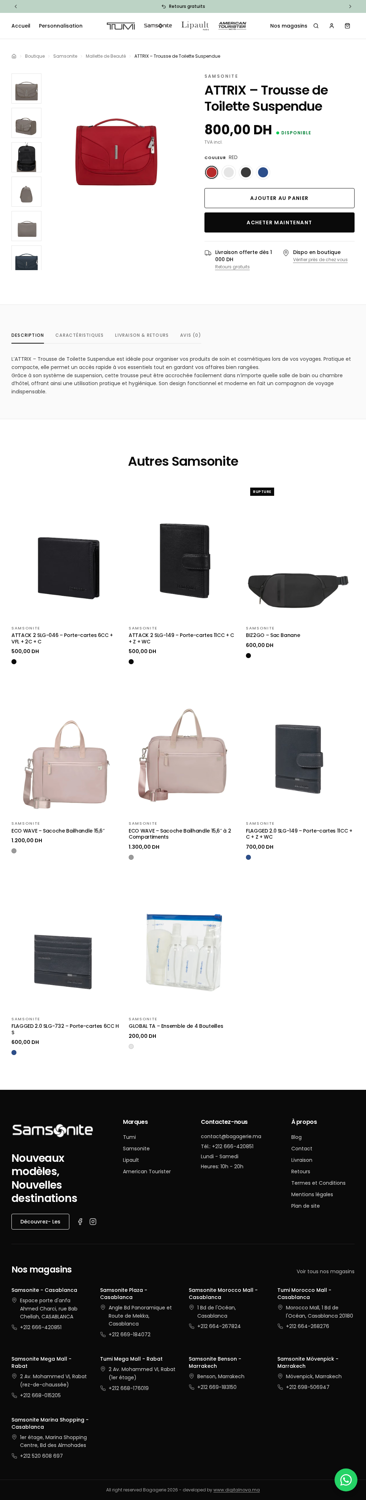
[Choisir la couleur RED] (211, 172)
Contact (301, 1148)
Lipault (131, 1160)
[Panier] (347, 26)
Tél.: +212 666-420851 (227, 1146)
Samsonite (65, 56)
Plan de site (305, 1205)
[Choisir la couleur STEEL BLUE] (263, 172)
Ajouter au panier (279, 198)
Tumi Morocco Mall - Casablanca (304, 1293)
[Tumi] (121, 26)
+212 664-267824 (219, 1326)
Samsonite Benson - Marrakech (215, 1362)
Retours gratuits (232, 267)
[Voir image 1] (26, 88)
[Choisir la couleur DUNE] (229, 172)
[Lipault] (195, 26)
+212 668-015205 (40, 1395)
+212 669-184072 (129, 1334)
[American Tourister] (232, 26)
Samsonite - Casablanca (44, 1290)
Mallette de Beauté (106, 56)
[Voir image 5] (26, 226)
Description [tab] (27, 335)
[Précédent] (15, 6)
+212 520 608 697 (41, 1456)
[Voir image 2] (26, 123)
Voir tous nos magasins (326, 1271)
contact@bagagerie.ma (231, 1136)
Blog (296, 1137)
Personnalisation (61, 25)
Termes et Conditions (318, 1183)
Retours (300, 1171)
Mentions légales (312, 1194)
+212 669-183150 (217, 1387)
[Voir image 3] (26, 157)
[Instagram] (93, 1221)
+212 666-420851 (40, 1327)
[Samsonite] (158, 26)
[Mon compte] (332, 26)
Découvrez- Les (40, 1221)
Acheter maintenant (279, 222)
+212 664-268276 (307, 1326)
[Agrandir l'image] (116, 141)
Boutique (35, 56)
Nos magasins (288, 25)
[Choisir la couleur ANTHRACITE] (246, 172)
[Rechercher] (316, 26)
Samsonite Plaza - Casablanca (123, 1293)
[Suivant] (350, 6)
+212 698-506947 (308, 1387)
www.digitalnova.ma (236, 1490)
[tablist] (106, 336)
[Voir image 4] (26, 192)
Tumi (129, 1137)
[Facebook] (80, 1221)
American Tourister (147, 1171)
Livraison (301, 1160)
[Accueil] (13, 56)
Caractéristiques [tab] (79, 335)
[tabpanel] (183, 375)
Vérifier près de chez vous (320, 260)
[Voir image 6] (26, 260)
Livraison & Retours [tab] (142, 335)
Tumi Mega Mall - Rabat (131, 1358)
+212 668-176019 (129, 1388)
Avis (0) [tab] (190, 335)
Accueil (20, 25)
